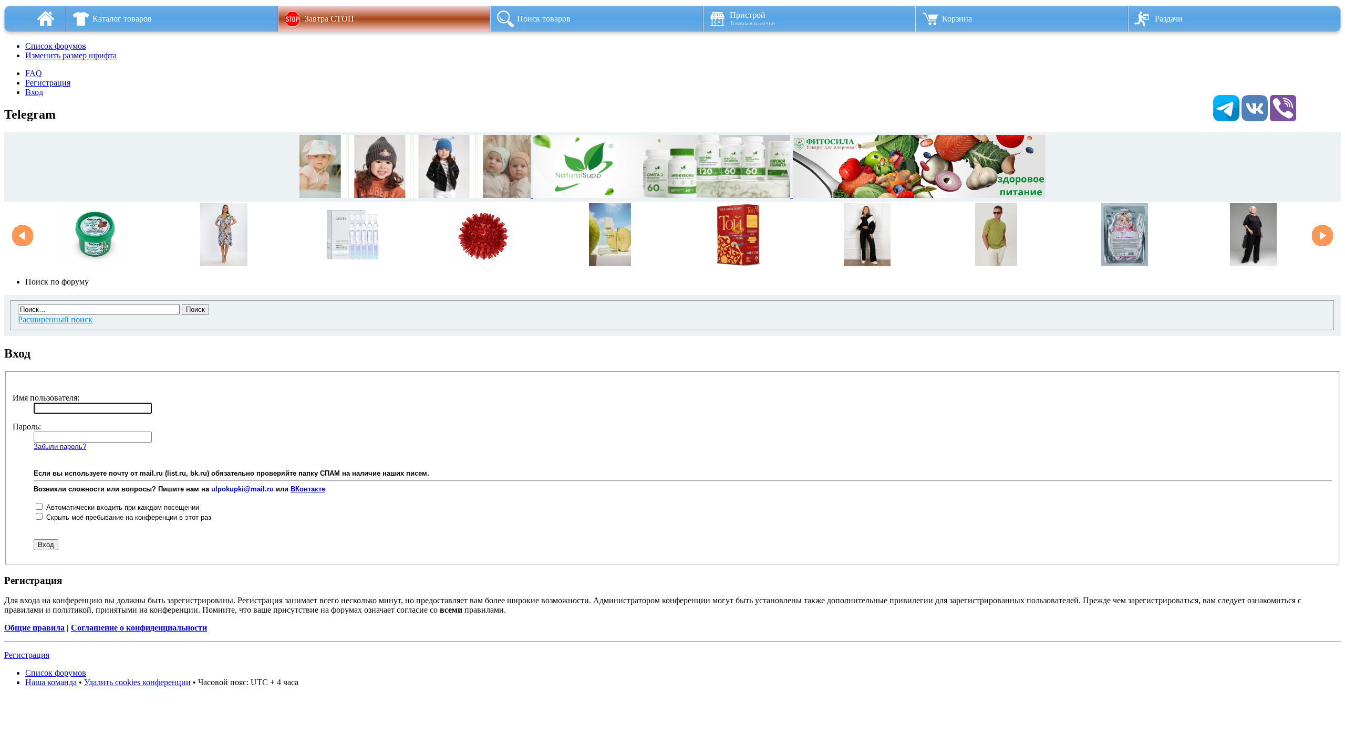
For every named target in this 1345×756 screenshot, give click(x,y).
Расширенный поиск (55, 319)
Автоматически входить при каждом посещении (121, 507)
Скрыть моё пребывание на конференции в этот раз (127, 517)
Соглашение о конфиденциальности (139, 627)
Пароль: (27, 426)
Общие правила (34, 627)
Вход (34, 92)
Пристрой (752, 18)
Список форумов (55, 45)
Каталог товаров (122, 18)
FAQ (33, 73)
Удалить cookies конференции (137, 682)
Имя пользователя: (46, 397)
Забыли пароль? (60, 446)
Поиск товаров (544, 18)
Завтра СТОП (329, 18)
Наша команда (51, 682)
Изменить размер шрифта (71, 55)
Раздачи (1169, 18)
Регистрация (47, 82)
